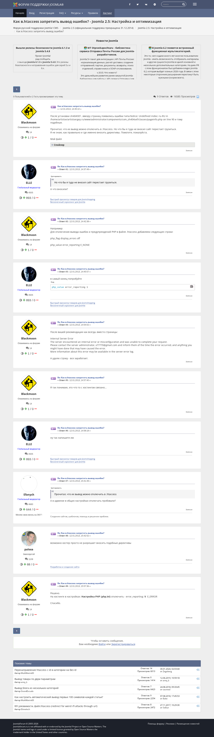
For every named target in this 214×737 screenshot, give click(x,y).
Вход (31, 13)
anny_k (24, 682)
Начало (20, 13)
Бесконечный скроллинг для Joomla (67, 202)
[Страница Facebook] (129, 4)
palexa (28, 549)
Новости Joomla (107, 41)
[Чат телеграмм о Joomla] (155, 4)
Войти (102, 644)
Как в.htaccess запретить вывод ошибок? (79, 106)
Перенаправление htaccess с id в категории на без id (45, 669)
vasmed (166, 689)
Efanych (29, 494)
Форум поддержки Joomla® (41, 5)
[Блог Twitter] (137, 4)
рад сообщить (42, 58)
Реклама (170, 723)
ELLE (29, 183)
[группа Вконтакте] (146, 4)
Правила (93, 13)
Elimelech (25, 709)
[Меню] (194, 4)
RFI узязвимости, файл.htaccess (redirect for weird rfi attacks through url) (56, 706)
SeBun (166, 707)
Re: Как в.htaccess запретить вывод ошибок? (81, 166)
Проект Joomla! (42, 55)
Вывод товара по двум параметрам (35, 679)
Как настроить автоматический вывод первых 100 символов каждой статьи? (59, 697)
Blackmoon (28, 122)
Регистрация (46, 13)
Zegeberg (167, 671)
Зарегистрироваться (123, 644)
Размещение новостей (188, 723)
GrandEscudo (27, 691)
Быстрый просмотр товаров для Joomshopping (72, 199)
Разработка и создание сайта (64, 566)
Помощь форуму (156, 723)
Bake (165, 698)
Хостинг (107, 13)
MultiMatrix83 (27, 673)
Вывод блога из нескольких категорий (37, 688)
